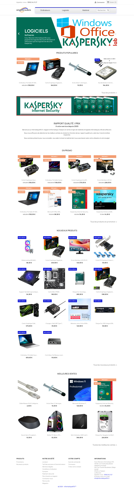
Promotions (20, 462)
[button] (24, 32)
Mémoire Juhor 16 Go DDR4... (80, 323)
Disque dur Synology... (80, 292)
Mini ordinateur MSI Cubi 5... (79, 435)
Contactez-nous (47, 478)
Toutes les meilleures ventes (105, 445)
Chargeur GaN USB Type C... (54, 323)
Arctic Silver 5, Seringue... (80, 83)
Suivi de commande (74, 462)
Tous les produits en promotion (104, 222)
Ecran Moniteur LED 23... (104, 180)
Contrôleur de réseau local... (54, 355)
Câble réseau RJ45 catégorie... (29, 403)
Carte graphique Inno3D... (80, 180)
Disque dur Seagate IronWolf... (104, 435)
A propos (45, 471)
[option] (67, 32)
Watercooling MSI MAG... (29, 260)
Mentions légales (47, 467)
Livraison (45, 462)
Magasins (45, 483)
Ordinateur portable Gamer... (54, 180)
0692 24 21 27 (32, 2)
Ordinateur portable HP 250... (28, 83)
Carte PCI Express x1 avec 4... (105, 260)
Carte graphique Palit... (29, 323)
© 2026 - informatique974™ (67, 487)
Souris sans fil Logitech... (29, 435)
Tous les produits (110, 93)
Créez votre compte (74, 467)
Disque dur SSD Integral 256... (105, 323)
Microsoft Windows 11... (79, 403)
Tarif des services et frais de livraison (53, 464)
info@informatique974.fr (101, 478)
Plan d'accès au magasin (49, 476)
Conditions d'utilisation (49, 469)
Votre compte (74, 459)
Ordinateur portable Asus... (29, 355)
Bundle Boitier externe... (106, 83)
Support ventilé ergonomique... (29, 292)
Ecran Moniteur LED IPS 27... (79, 260)
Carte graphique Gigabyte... (54, 83)
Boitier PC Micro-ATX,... (54, 435)
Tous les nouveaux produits (105, 365)
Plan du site (46, 481)
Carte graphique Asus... (29, 180)
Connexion (71, 464)
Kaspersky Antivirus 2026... (105, 212)
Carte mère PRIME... (54, 292)
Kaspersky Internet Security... (79, 212)
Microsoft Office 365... (54, 212)
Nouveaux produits (22, 464)
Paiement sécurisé (48, 474)
